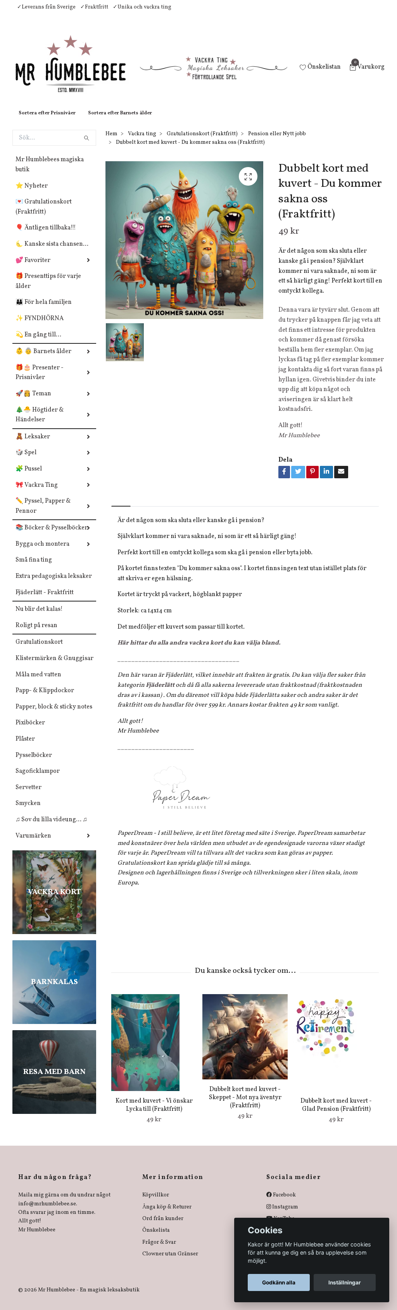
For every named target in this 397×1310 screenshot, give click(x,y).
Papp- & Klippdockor (45, 698)
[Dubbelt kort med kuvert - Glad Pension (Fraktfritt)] (336, 1050)
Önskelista (156, 1238)
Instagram (284, 1215)
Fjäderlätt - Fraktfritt (45, 600)
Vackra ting (142, 141)
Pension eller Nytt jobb (277, 141)
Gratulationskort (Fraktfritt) (202, 141)
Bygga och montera (42, 552)
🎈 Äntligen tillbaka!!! (46, 235)
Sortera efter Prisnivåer (47, 120)
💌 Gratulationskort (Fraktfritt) (44, 214)
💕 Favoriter (33, 268)
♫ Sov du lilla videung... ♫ (51, 827)
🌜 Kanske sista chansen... (52, 252)
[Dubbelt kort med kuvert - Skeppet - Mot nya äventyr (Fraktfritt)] (245, 1044)
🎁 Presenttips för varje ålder (48, 289)
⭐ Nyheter (32, 194)
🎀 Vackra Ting (37, 493)
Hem (111, 141)
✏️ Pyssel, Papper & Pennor (43, 514)
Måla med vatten (38, 682)
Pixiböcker (30, 730)
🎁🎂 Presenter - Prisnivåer (40, 380)
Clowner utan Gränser (170, 1261)
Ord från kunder (162, 1226)
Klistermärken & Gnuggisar (54, 666)
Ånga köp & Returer (167, 1215)
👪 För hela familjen (44, 310)
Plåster (25, 747)
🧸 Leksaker (33, 444)
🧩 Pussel (29, 476)
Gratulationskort (39, 650)
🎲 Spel (26, 460)
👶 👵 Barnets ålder (43, 359)
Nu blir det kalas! (39, 617)
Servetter (28, 795)
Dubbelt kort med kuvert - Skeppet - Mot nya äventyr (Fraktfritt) (245, 1105)
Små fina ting (34, 568)
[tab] (121, 507)
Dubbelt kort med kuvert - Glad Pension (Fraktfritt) (336, 1113)
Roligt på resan (36, 633)
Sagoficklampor (38, 779)
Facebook (284, 1203)
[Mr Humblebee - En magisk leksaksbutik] (77, 72)
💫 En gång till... (38, 342)
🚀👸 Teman (33, 401)
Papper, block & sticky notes (54, 714)
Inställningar (344, 1282)
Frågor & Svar (159, 1250)
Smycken (28, 811)
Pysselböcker (34, 763)
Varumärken (33, 843)
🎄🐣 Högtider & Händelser (40, 423)
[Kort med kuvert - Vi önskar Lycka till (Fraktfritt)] (154, 1050)
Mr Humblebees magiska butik (50, 172)
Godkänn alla (278, 1282)
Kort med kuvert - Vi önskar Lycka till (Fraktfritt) (154, 1113)
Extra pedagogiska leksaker (54, 584)
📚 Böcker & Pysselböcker (52, 535)
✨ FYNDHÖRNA (40, 326)
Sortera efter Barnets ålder (120, 120)
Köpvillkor (155, 1203)
